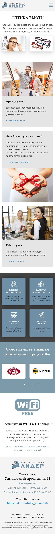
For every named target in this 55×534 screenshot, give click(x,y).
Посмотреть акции (18, 162)
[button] (51, 5)
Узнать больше (16, 121)
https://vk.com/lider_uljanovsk (27, 503)
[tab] (15, 384)
